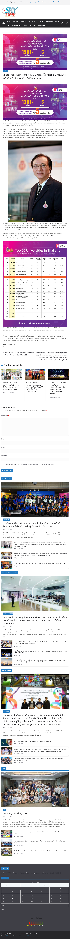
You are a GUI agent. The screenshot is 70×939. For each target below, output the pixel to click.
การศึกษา (23, 21)
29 (51, 902)
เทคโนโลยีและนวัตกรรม (52, 21)
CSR (8, 25)
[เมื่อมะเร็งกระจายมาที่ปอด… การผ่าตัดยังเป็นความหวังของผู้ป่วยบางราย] (6, 742)
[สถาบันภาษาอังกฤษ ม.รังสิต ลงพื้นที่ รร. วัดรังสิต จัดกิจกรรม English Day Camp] (11, 370)
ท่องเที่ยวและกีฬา (16, 25)
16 (60, 895)
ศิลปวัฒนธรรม (33, 21)
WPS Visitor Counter (39, 925)
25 (12, 902)
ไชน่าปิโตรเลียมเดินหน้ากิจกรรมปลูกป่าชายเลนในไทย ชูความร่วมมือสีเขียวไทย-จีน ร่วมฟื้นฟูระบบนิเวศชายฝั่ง (39, 842)
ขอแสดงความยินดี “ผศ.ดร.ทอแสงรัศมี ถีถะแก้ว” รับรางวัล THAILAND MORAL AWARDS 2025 (43, 2)
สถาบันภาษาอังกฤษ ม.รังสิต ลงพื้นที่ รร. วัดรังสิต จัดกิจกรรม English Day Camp (11, 386)
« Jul (2, 909)
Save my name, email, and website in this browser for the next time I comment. (29, 465)
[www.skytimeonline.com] (3, 23)
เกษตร (25, 25)
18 (12, 898)
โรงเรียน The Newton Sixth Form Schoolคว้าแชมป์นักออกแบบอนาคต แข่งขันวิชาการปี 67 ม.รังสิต (58, 388)
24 (3, 902)
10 (3, 895)
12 (22, 895)
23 (60, 898)
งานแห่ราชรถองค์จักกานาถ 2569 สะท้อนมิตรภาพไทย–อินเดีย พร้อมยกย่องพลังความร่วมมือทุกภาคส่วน (40, 563)
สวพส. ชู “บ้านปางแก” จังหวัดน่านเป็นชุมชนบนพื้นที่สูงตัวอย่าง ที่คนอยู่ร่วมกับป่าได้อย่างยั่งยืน (18, 354)
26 (22, 902)
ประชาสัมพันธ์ (42, 25)
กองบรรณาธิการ (18, 82)
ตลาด (8, 21)
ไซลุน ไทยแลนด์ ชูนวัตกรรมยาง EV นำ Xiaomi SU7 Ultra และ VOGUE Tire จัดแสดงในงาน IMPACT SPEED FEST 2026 (40, 652)
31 (3, 905)
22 (51, 898)
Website (4, 455)
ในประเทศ (32, 25)
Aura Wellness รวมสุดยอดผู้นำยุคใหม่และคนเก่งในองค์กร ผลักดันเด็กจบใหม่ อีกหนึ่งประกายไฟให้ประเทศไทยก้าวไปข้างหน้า (39, 759)
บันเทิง (41, 21)
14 (41, 895)
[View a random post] (67, 23)
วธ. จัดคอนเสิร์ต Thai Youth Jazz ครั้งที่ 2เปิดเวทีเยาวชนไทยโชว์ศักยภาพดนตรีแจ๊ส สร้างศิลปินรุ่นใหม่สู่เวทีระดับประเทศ (31, 525)
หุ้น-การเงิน (16, 21)
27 (32, 902)
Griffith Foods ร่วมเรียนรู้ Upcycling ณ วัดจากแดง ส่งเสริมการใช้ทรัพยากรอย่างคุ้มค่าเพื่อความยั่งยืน (40, 851)
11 (12, 895)
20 (32, 898)
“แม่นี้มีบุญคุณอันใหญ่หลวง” (15, 813)
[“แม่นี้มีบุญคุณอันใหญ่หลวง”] (35, 789)
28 (41, 902)
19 (22, 898)
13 (32, 895)
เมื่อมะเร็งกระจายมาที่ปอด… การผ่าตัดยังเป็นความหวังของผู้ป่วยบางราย (32, 741)
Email (3, 447)
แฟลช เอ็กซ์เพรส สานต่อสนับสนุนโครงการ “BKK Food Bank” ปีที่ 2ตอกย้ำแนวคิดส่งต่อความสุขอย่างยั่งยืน (40, 833)
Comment (5, 416)
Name (3, 439)
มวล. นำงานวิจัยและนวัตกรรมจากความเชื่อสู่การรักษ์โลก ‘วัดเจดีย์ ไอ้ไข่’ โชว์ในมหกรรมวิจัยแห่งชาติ (35, 387)
